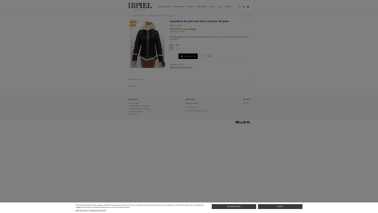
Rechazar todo (233, 206)
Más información (82, 210)
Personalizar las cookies (97, 210)
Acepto (280, 206)
